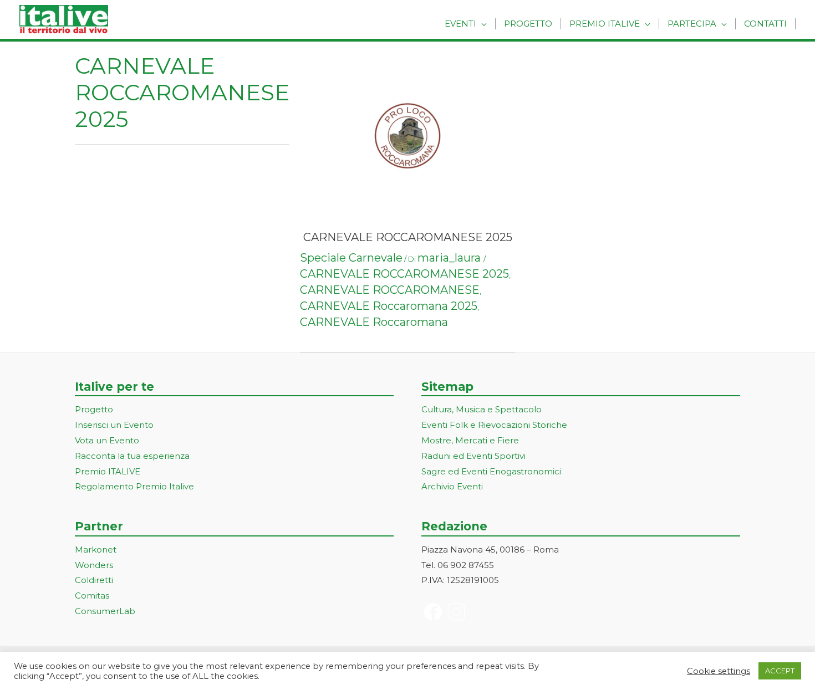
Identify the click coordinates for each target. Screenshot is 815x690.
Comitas (92, 595)
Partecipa (692, 23)
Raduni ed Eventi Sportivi (473, 456)
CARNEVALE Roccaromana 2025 (388, 306)
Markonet (95, 549)
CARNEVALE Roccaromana (374, 322)
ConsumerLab (105, 611)
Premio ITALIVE (107, 471)
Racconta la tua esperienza (132, 456)
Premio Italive (604, 23)
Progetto (528, 23)
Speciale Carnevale (351, 257)
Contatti (765, 23)
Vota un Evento (107, 440)
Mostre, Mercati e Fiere (470, 440)
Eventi (460, 23)
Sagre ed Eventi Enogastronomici (491, 471)
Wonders (94, 565)
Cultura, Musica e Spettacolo (481, 409)
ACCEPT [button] (779, 670)
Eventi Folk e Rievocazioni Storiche (494, 425)
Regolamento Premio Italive (134, 486)
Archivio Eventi (452, 486)
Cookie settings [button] (718, 671)
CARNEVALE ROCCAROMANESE (390, 290)
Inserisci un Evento (114, 425)
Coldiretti (94, 580)
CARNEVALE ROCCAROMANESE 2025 (407, 237)
